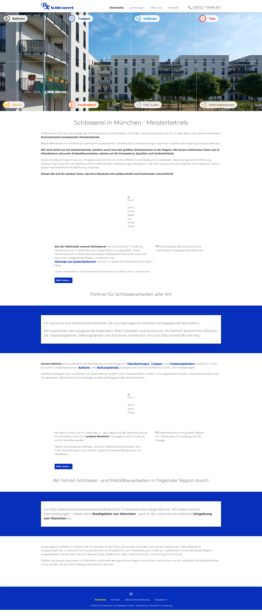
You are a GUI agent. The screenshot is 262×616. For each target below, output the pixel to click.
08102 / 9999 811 (207, 7)
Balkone (84, 367)
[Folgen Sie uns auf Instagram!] (131, 594)
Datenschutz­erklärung (137, 599)
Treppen (156, 363)
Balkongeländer (108, 367)
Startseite (117, 7)
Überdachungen (138, 363)
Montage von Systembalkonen (75, 261)
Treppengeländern (182, 363)
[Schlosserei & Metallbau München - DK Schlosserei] (57, 6)
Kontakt (173, 7)
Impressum (160, 599)
